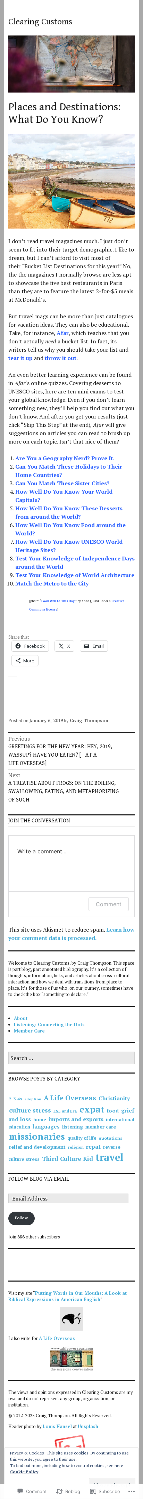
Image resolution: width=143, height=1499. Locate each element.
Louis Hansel (57, 1426)
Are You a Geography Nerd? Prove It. (64, 458)
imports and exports (76, 1119)
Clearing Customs (40, 22)
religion (76, 1147)
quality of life (81, 1138)
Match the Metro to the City (52, 583)
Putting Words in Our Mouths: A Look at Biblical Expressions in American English (67, 1296)
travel (109, 1157)
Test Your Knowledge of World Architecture (74, 575)
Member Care (29, 1031)
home (39, 1119)
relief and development (37, 1146)
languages (46, 1126)
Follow (21, 1218)
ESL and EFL (65, 1111)
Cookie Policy (24, 1471)
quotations (110, 1138)
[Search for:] (71, 1058)
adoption (32, 1099)
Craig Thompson (89, 720)
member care (100, 1126)
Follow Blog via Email (38, 1179)
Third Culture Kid (67, 1159)
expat (91, 1109)
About (20, 1018)
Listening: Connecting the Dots (49, 1024)
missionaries (37, 1136)
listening (72, 1126)
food (113, 1110)
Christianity (114, 1098)
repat (93, 1146)
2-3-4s (15, 1099)
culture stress (30, 1110)
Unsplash (88, 1426)
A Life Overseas (70, 1097)
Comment (108, 904)
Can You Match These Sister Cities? (62, 483)
